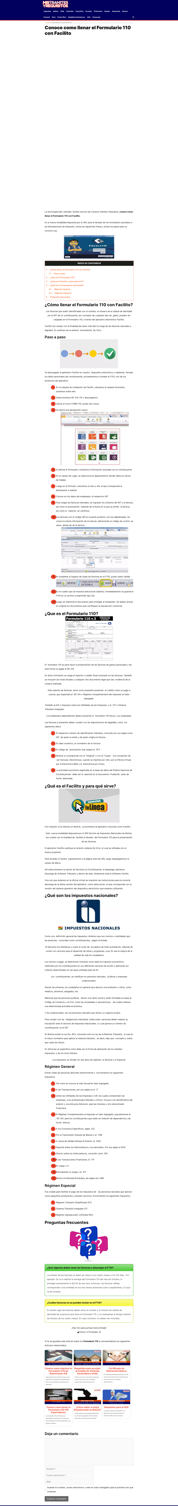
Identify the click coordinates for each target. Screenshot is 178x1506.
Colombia (69, 11)
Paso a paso (57, 273)
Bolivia (55, 11)
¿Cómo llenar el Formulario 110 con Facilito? (68, 270)
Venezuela (96, 17)
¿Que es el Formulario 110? (60, 277)
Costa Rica (80, 11)
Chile (62, 11)
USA (88, 17)
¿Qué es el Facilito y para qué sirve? (65, 281)
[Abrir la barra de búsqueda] (133, 17)
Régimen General (59, 289)
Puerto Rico (61, 17)
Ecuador (89, 11)
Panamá (47, 17)
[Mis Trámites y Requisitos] (55, 4)
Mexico (125, 11)
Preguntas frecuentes (58, 297)
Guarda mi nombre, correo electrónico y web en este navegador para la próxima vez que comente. (90, 1489)
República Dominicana (76, 17)
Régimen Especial (60, 293)
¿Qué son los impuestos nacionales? (65, 285)
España (107, 11)
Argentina (47, 11)
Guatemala (116, 11)
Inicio (47, 22)
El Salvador (98, 11)
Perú (53, 17)
